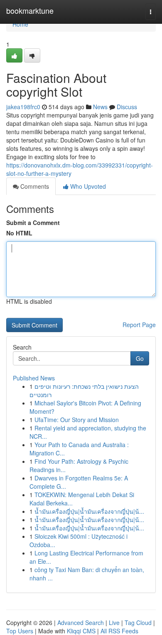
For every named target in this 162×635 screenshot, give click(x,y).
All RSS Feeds (119, 631)
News (100, 106)
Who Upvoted (87, 186)
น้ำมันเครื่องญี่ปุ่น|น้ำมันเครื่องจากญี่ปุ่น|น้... (89, 511)
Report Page (139, 324)
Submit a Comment (33, 222)
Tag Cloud (138, 622)
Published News (34, 378)
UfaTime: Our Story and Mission (76, 419)
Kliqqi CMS (81, 631)
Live (114, 622)
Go (140, 358)
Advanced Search (80, 622)
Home (20, 24)
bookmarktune (30, 10)
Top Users (19, 631)
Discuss (127, 106)
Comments (34, 186)
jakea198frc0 (23, 106)
